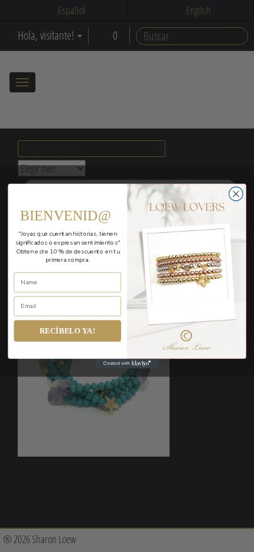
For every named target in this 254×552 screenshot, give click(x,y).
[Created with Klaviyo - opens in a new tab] (127, 363)
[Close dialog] (236, 194)
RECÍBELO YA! (68, 330)
